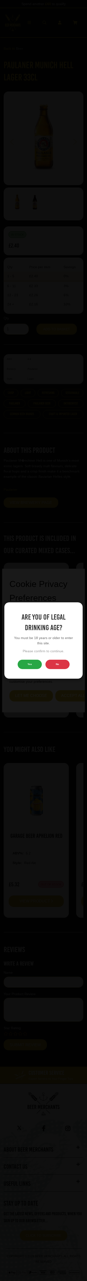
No (57, 664)
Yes (30, 664)
